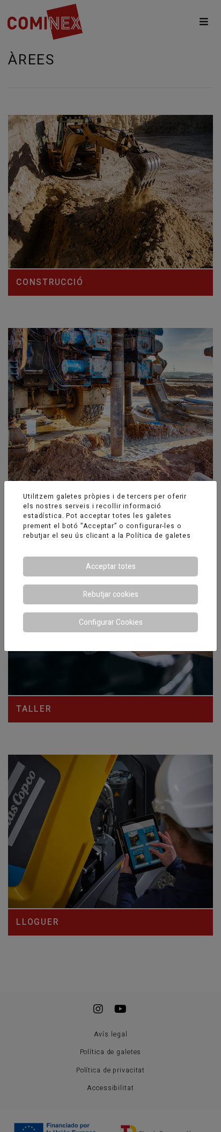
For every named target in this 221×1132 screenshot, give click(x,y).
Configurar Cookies (111, 622)
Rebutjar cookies (110, 594)
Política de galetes (158, 536)
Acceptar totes (111, 566)
